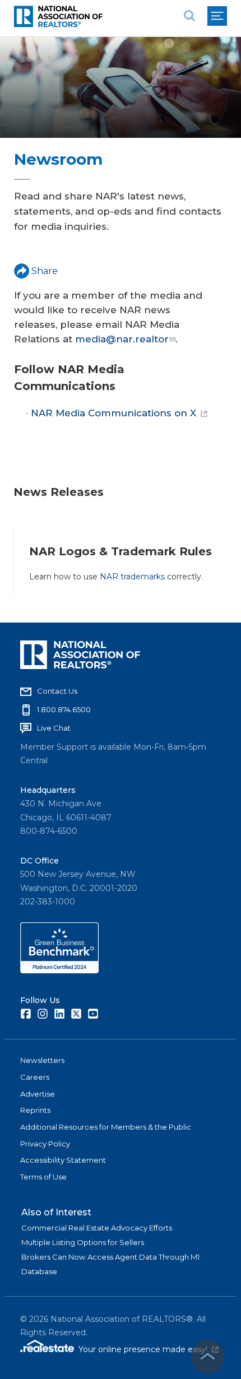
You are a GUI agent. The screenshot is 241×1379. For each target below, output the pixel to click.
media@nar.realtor (122, 339)
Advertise (37, 1093)
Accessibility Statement (63, 1159)
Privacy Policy (45, 1143)
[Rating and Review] (59, 970)
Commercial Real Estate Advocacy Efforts (96, 1227)
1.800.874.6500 (64, 709)
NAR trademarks (132, 577)
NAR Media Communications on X (113, 413)
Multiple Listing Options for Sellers (82, 1242)
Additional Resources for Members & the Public (105, 1126)
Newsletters (42, 1060)
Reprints (35, 1110)
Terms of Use (43, 1176)
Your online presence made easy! (148, 1349)
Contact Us (57, 690)
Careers (34, 1076)
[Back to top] (207, 1356)
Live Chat (54, 727)
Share (44, 271)
